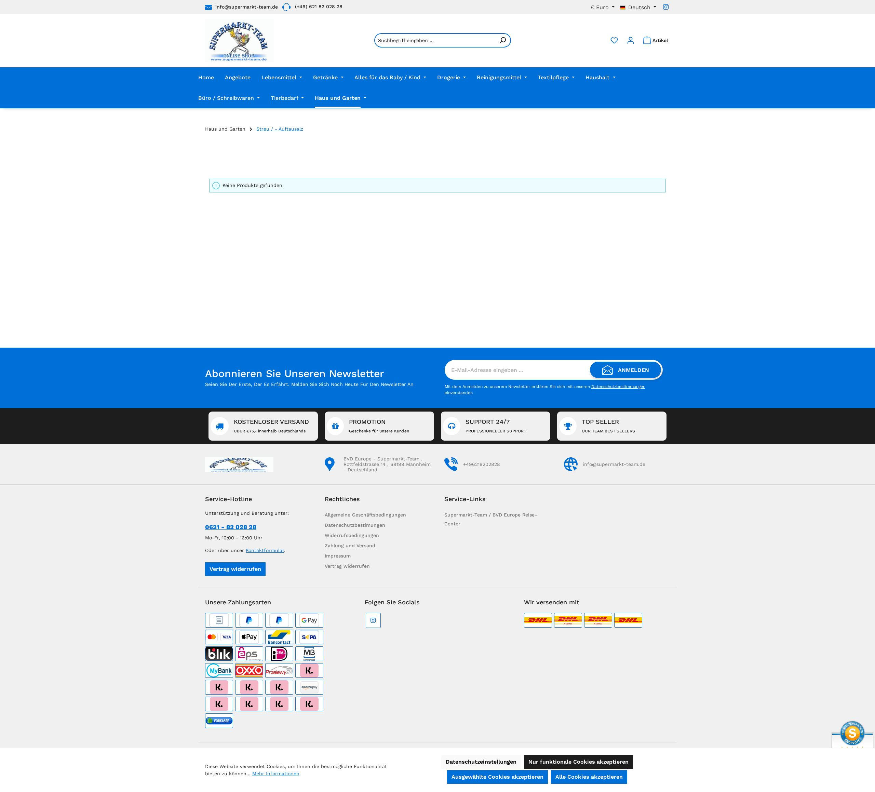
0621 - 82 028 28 (230, 527)
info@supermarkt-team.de (246, 7)
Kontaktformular (265, 550)
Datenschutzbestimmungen (618, 386)
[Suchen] (503, 40)
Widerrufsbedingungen (352, 535)
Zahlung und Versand (350, 545)
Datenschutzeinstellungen (481, 762)
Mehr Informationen (275, 773)
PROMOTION (379, 425)
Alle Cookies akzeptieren (589, 777)
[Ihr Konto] (630, 40)
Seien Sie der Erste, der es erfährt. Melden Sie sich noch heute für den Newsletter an (309, 384)
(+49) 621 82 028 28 (318, 6)
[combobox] (434, 40)
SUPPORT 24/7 (496, 425)
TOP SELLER (608, 425)
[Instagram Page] (666, 7)
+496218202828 (481, 464)
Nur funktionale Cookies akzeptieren (578, 762)
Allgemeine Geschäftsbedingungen (365, 515)
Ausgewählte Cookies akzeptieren (497, 777)
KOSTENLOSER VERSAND (271, 425)
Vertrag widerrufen (235, 569)
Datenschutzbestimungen (355, 525)
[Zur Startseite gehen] (239, 40)
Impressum (338, 556)
